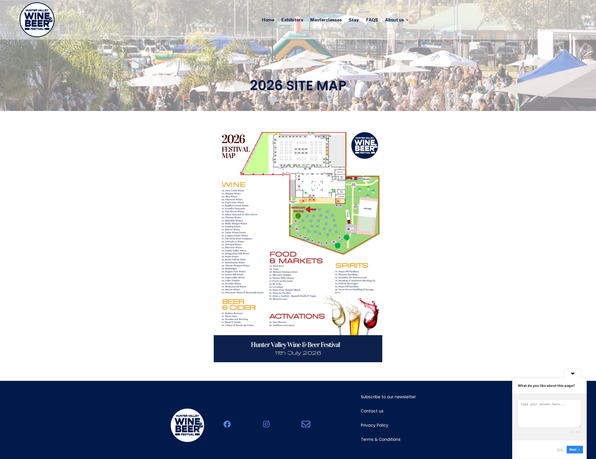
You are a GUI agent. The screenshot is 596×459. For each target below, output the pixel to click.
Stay (354, 19)
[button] (397, 20)
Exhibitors (292, 19)
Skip (560, 449)
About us (394, 19)
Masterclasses (326, 19)
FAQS (372, 19)
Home (268, 19)
